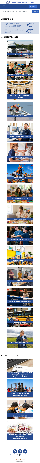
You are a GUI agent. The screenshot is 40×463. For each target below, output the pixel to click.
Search (35, 11)
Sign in (33, 6)
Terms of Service (25, 455)
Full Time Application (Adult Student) (14, 31)
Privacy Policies (14, 455)
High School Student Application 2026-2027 (13, 25)
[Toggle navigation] (4, 6)
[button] (28, 25)
